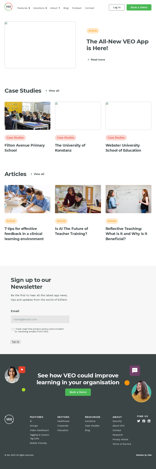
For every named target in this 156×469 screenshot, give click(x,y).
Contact (89, 8)
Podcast (76, 8)
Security (117, 421)
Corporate (62, 425)
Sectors (63, 417)
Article (93, 30)
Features (22, 8)
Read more (96, 59)
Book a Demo (139, 7)
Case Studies (15, 137)
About (53, 8)
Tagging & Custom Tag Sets (39, 436)
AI (31, 421)
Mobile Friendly (38, 443)
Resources (93, 417)
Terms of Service (122, 444)
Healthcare (63, 421)
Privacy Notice (120, 439)
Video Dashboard (39, 430)
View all (51, 90)
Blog (65, 8)
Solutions (38, 8)
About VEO (118, 425)
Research (118, 434)
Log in (117, 7)
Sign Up (15, 342)
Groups (34, 425)
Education (62, 430)
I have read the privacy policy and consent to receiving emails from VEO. (39, 330)
